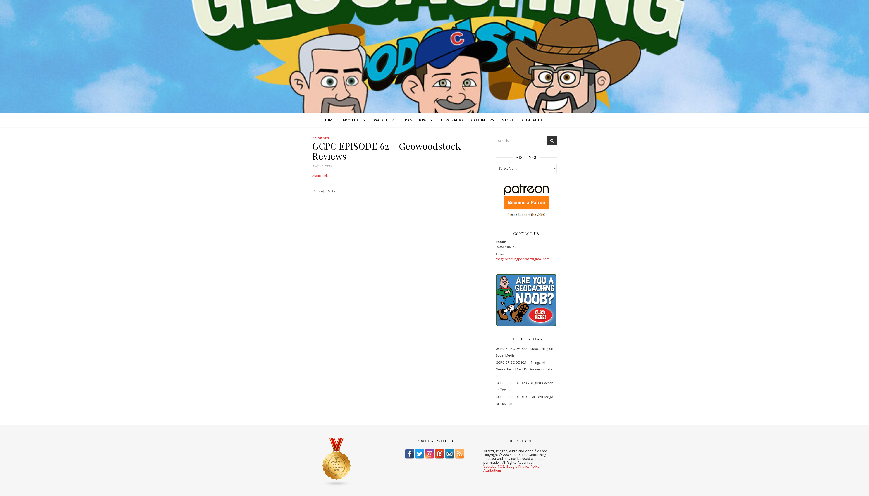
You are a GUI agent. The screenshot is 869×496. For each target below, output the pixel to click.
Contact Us (534, 120)
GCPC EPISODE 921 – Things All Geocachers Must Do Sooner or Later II (525, 369)
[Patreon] (439, 454)
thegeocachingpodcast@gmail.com (522, 259)
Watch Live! (385, 120)
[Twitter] (420, 454)
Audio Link (320, 175)
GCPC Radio (452, 120)
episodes (320, 138)
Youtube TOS (493, 466)
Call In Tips (482, 120)
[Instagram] (429, 454)
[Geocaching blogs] (349, 462)
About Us (352, 120)
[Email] (449, 454)
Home (329, 120)
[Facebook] (410, 454)
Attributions (492, 470)
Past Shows (417, 120)
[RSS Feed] (459, 454)
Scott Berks (326, 191)
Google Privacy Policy (523, 466)
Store (508, 120)
